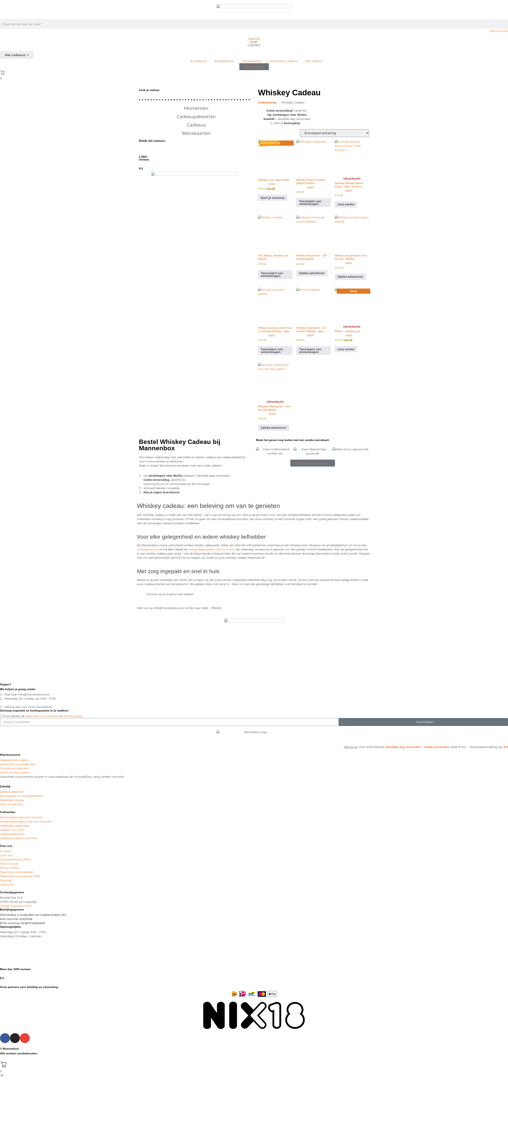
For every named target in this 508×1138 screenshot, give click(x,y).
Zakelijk (254, 38)
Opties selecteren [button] (312, 273)
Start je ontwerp (273, 198)
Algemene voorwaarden (42, 716)
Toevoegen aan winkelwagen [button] (310, 202)
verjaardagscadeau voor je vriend (212, 549)
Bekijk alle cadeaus (152, 140)
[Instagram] (15, 1038)
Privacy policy (73, 716)
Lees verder (346, 204)
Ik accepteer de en (43, 716)
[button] (194, 108)
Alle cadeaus (15, 55)
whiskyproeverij (148, 549)
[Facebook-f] (5, 1038)
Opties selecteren (273, 427)
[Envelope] (25, 1038)
